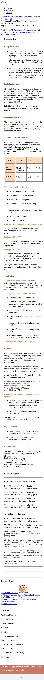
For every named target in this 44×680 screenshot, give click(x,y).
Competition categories (32, 30)
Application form (7, 32)
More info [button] (20, 670)
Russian (9, 13)
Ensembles (22, 32)
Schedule (30, 32)
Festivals (9, 17)
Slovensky (10, 10)
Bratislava (37, 17)
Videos (19, 34)
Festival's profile (7, 30)
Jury (16, 32)
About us (4, 19)
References (28, 17)
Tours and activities (8, 34)
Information (18, 30)
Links (11, 19)
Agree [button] (22, 677)
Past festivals (18, 17)
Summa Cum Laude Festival (30, 126)
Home (3, 17)
